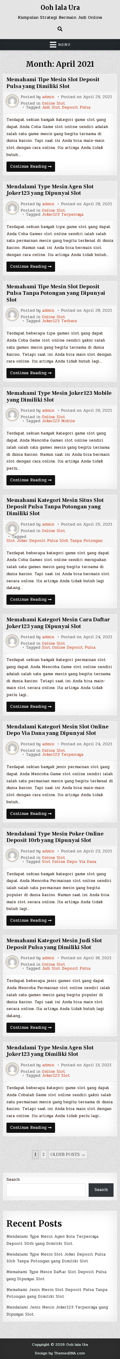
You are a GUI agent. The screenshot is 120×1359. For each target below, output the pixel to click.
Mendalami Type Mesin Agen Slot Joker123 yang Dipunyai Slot (50, 190)
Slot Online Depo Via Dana (69, 862)
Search (13, 1180)
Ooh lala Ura (60, 7)
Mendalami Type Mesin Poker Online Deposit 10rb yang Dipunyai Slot (55, 837)
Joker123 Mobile (58, 421)
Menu (64, 44)
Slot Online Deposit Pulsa (68, 648)
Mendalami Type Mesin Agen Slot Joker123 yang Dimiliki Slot (50, 1051)
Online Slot (53, 104)
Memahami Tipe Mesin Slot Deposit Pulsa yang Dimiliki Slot (52, 83)
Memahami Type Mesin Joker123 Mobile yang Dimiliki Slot (59, 396)
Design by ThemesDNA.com (60, 1353)
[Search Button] (60, 29)
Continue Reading (32, 167)
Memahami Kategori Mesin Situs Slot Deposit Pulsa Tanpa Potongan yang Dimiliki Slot (55, 507)
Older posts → (68, 1154)
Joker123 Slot (56, 1076)
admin (48, 97)
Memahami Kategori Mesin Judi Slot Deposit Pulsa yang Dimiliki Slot (54, 944)
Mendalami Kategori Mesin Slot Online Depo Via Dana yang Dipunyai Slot (57, 730)
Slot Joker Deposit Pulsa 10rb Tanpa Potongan (54, 541)
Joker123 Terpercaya (62, 215)
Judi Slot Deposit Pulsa (66, 108)
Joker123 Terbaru (59, 321)
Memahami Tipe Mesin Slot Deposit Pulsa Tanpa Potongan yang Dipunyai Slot (55, 293)
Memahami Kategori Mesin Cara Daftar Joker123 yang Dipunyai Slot (58, 623)
